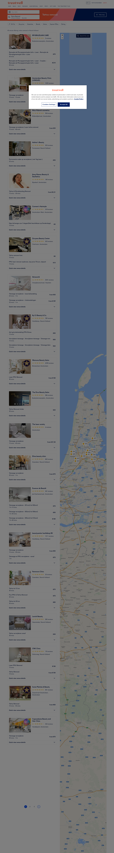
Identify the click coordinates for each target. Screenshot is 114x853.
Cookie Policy (78, 99)
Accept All (64, 104)
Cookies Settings (49, 104)
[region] (58, 97)
